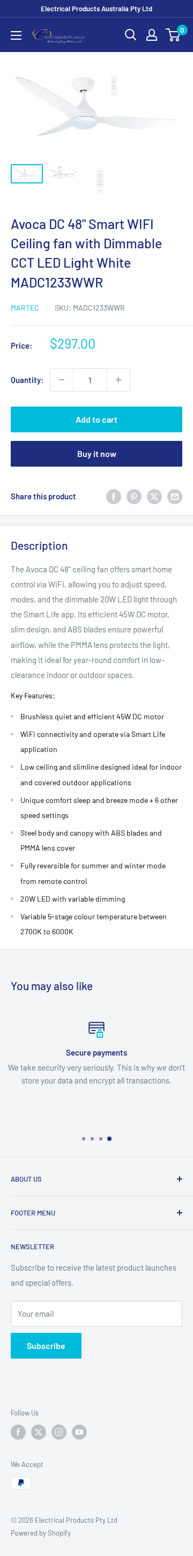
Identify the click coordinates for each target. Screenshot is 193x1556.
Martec (25, 307)
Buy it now (96, 453)
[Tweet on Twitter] (154, 496)
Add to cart (96, 419)
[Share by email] (174, 496)
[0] (173, 34)
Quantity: (27, 380)
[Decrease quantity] (61, 379)
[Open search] (131, 35)
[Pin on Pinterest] (134, 496)
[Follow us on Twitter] (38, 1432)
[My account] (151, 35)
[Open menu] (16, 35)
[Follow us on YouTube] (79, 1432)
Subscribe (46, 1345)
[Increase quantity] (118, 379)
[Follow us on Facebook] (18, 1432)
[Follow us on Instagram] (58, 1432)
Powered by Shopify (41, 1533)
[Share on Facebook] (113, 496)
